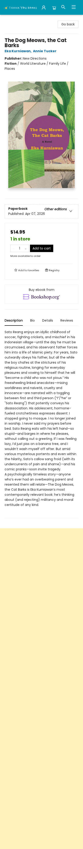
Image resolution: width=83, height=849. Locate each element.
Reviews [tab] (66, 320)
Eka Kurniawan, (18, 51)
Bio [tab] (32, 320)
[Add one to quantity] (26, 248)
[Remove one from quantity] (13, 248)
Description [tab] (14, 320)
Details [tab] (47, 320)
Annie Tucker (44, 51)
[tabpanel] (41, 423)
